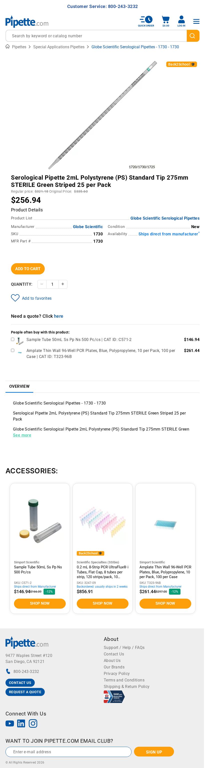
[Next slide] (155, 174)
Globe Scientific (88, 226)
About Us (112, 660)
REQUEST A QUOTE (25, 692)
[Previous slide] (50, 174)
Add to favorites (37, 298)
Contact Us (114, 654)
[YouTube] (10, 724)
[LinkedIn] (21, 724)
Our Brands (114, 667)
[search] (193, 36)
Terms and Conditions (124, 680)
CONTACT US (20, 683)
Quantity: (21, 284)
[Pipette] (27, 21)
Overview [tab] (19, 386)
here (59, 316)
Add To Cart (27, 268)
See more (22, 435)
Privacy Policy (117, 673)
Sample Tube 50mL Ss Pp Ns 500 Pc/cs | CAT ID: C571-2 (79, 339)
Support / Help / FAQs (124, 647)
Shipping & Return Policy (127, 686)
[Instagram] (33, 724)
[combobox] (103, 36)
